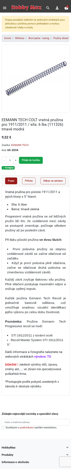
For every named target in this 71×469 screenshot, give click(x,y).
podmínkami (27, 427)
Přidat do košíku (31, 160)
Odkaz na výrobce (53, 180)
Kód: (4, 150)
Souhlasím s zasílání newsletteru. (31, 427)
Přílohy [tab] (29, 180)
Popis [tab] (11, 180)
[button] (48, 8)
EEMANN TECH (20, 145)
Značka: (6, 145)
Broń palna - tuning (39, 38)
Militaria (19, 38)
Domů (7, 38)
